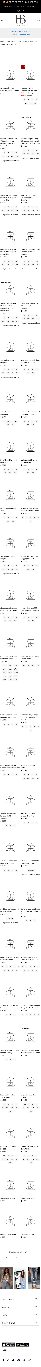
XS (4, 1104)
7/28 (10, 669)
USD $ (5, 1350)
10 (38, 518)
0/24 (4, 666)
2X (29, 621)
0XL (24, 666)
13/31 (10, 673)
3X (33, 621)
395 (27, 1257)
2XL (31, 103)
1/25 (10, 666)
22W (10, 679)
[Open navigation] (4, 20)
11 (30, 521)
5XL (17, 156)
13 (12, 970)
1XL (26, 103)
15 (16, 970)
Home (2, 42)
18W (15, 676)
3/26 (15, 666)
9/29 (15, 669)
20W (4, 679)
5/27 (4, 669)
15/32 (16, 673)
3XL (35, 103)
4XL (12, 156)
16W (10, 676)
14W (5, 676)
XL (37, 100)
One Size (31, 870)
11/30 (4, 673)
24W (15, 679)
